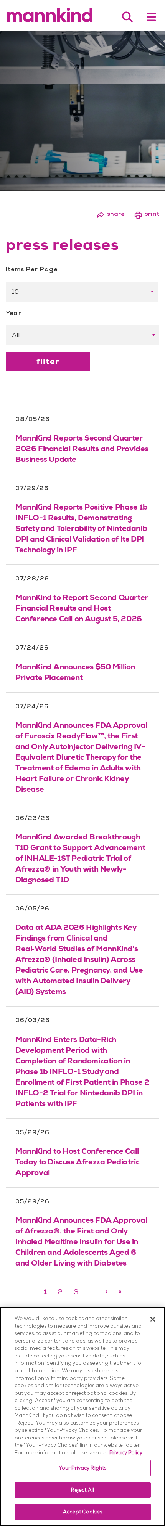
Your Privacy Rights (82, 1468)
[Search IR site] (127, 17)
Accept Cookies (82, 1511)
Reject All (82, 1490)
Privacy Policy (125, 1452)
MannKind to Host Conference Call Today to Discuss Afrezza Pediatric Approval (77, 1161)
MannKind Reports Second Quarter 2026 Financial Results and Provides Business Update (81, 448)
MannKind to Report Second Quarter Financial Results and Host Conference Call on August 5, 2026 (81, 608)
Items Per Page (32, 269)
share (110, 214)
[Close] (152, 1319)
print (146, 214)
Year (13, 313)
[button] (151, 17)
